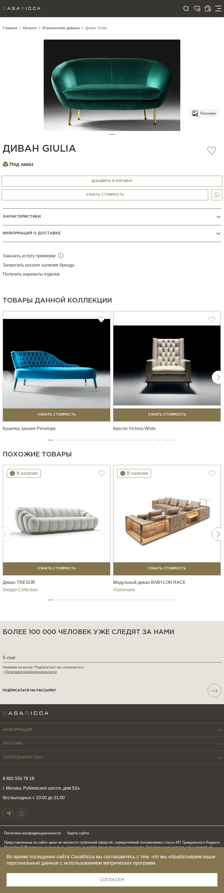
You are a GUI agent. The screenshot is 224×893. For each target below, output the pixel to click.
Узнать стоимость (105, 194)
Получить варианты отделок (31, 274)
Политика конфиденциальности (32, 833)
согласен (112, 879)
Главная (10, 28)
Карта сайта (78, 833)
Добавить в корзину (112, 181)
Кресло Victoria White (134, 428)
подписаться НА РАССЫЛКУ (29, 690)
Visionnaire (124, 589)
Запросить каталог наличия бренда (38, 265)
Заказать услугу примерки (30, 255)
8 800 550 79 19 (18, 778)
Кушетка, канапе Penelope (29, 428)
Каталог (30, 28)
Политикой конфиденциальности (31, 672)
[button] (112, 134)
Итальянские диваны (61, 28)
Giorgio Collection (20, 589)
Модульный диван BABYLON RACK (149, 582)
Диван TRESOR (19, 582)
